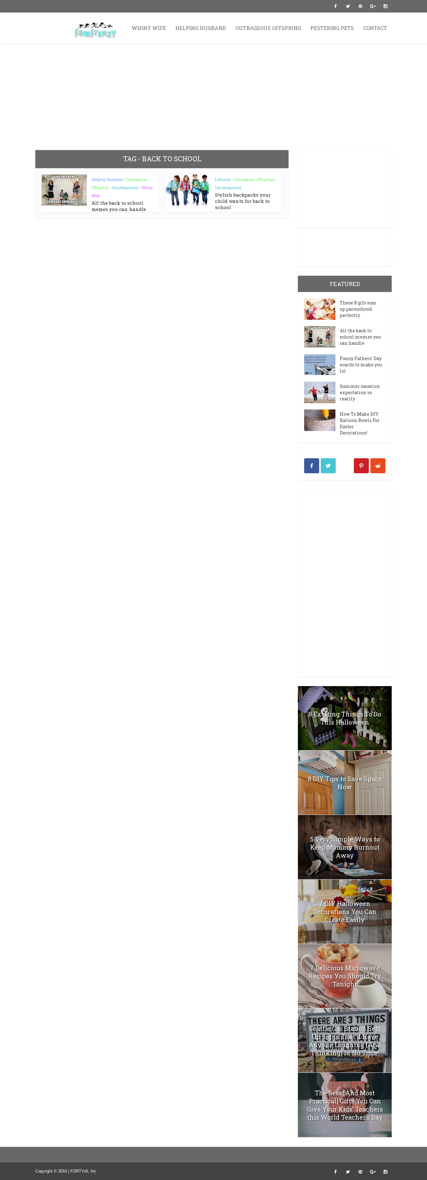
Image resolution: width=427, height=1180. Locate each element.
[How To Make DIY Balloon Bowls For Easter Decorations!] (322, 420)
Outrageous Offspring (268, 28)
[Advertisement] (213, 97)
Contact (375, 28)
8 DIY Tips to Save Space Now (345, 783)
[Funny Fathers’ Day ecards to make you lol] (322, 364)
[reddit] (377, 465)
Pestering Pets (332, 28)
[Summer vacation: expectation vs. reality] (322, 392)
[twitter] (328, 465)
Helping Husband (200, 28)
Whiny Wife (149, 28)
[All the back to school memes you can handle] (322, 337)
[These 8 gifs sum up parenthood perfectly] (322, 309)
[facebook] (311, 465)
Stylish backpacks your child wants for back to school (243, 201)
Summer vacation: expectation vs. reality (360, 392)
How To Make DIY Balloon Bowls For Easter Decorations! (360, 423)
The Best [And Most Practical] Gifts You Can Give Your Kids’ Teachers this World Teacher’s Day (345, 1105)
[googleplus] (344, 465)
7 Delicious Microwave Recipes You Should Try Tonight (345, 976)
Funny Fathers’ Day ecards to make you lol (361, 364)
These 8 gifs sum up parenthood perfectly (358, 309)
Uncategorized (125, 187)
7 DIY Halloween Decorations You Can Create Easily (344, 911)
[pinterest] (361, 465)
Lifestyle (222, 179)
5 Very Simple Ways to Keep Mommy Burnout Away (345, 847)
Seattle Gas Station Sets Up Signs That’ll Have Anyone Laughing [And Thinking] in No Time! (345, 1040)
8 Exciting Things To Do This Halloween (345, 718)
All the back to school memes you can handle (119, 206)
